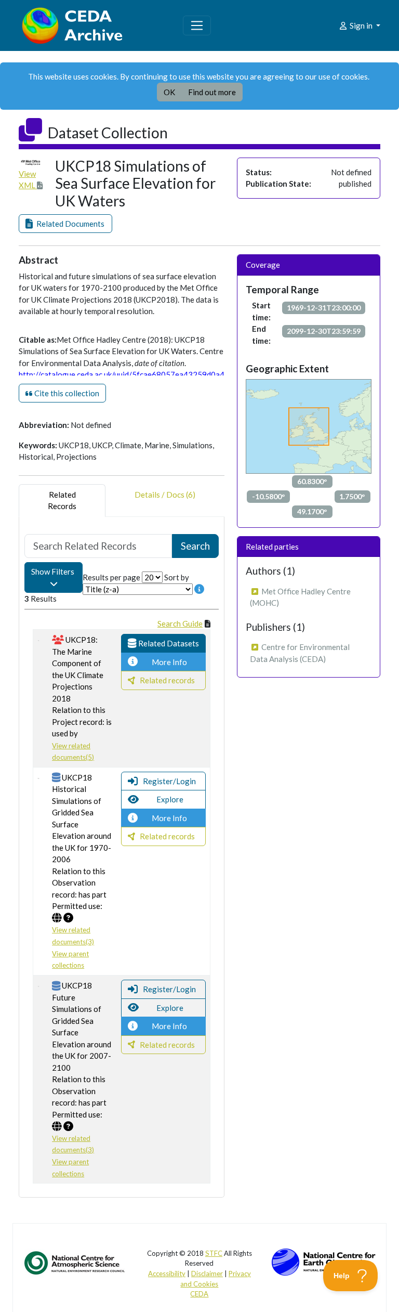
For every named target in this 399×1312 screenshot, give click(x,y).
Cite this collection (66, 393)
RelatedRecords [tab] (62, 500)
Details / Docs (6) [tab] (165, 494)
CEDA (199, 1294)
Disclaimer (207, 1273)
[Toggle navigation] (197, 25)
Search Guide (180, 623)
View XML (28, 179)
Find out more (212, 92)
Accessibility (166, 1273)
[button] (65, 223)
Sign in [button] (361, 25)
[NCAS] (75, 1262)
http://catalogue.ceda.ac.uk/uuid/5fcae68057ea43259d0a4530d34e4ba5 (146, 374)
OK (169, 92)
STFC (213, 1253)
